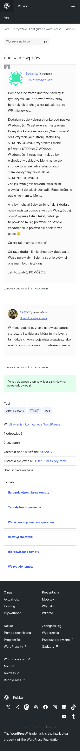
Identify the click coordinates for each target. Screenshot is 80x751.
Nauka (8, 626)
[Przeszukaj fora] (45, 41)
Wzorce (47, 613)
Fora (7, 17)
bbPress (12, 673)
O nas (8, 592)
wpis (47, 410)
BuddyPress (14, 680)
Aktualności (12, 599)
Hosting (9, 606)
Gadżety (50, 646)
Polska (18, 698)
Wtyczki (48, 606)
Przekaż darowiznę (58, 640)
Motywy (48, 599)
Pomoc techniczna (17, 633)
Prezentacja (50, 592)
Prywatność (12, 613)
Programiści (12, 640)
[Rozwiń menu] (74, 6)
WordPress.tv (15, 646)
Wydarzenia (50, 633)
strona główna (15, 410)
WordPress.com (17, 659)
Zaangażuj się (51, 626)
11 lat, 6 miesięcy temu (39, 79)
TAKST (34, 410)
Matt (9, 666)
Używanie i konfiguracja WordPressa (37, 29)
